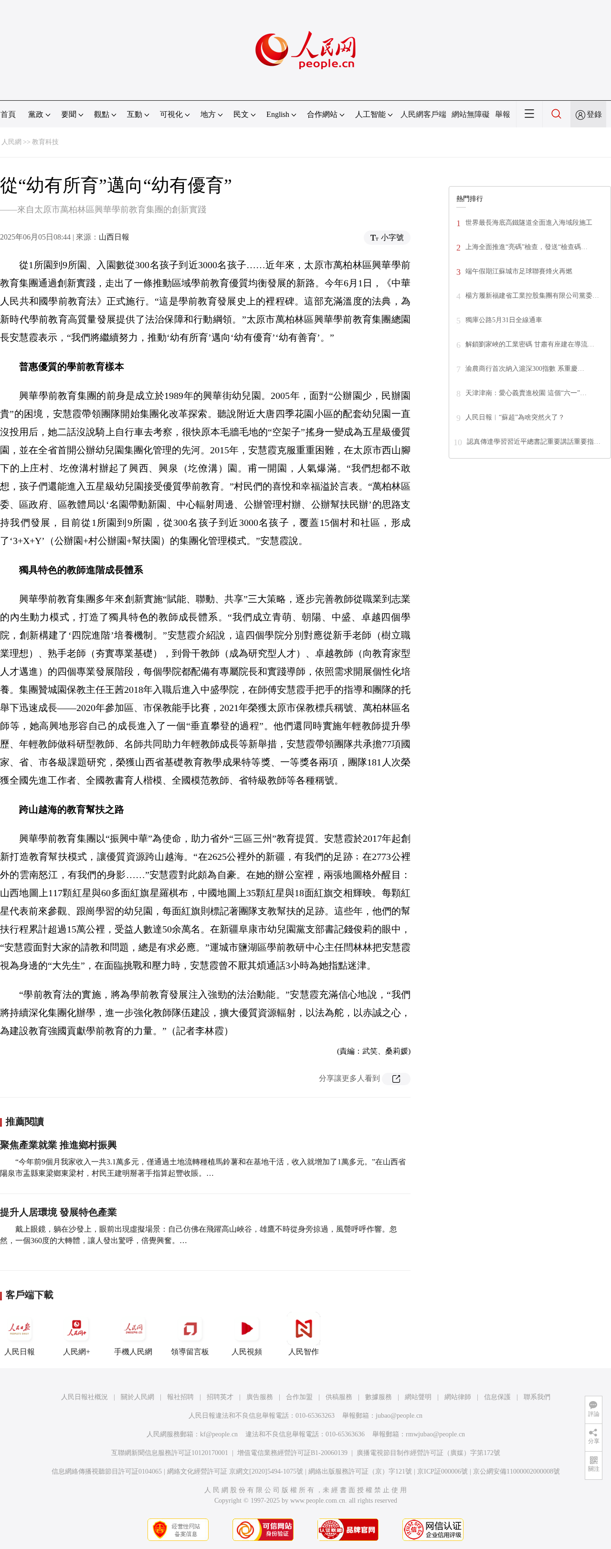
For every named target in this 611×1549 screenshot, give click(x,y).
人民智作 (303, 1352)
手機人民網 (133, 1352)
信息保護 (497, 1397)
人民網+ (76, 1352)
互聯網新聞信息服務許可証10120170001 (169, 1452)
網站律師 (457, 1397)
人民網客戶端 (423, 114)
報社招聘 (180, 1397)
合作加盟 (299, 1397)
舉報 (502, 114)
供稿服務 (339, 1397)
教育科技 (45, 142)
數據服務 (378, 1397)
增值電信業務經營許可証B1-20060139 (292, 1452)
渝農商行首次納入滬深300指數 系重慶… (524, 368)
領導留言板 (190, 1352)
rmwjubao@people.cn (435, 1434)
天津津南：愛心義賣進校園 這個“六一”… (526, 393)
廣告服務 (259, 1397)
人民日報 (19, 1352)
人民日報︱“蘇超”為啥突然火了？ (515, 417)
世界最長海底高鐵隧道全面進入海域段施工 (528, 222)
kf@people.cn (219, 1434)
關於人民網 (137, 1397)
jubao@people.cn (399, 1415)
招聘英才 (220, 1397)
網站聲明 (418, 1397)
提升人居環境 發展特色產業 (58, 1212)
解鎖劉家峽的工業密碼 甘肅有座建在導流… (529, 344)
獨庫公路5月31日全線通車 (503, 320)
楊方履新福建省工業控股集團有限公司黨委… (532, 295)
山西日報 (114, 237)
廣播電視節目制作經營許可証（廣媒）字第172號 (428, 1452)
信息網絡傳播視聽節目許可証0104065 (107, 1471)
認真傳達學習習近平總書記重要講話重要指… (533, 441)
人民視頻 (247, 1352)
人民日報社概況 (84, 1397)
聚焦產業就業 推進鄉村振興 (58, 1145)
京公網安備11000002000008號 (516, 1471)
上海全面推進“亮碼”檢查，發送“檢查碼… (526, 247)
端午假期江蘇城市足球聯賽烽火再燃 (518, 271)
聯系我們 (537, 1397)
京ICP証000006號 (442, 1471)
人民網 (11, 142)
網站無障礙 (471, 114)
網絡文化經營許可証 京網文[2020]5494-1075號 (235, 1471)
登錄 (594, 114)
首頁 (8, 114)
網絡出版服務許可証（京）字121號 (360, 1471)
